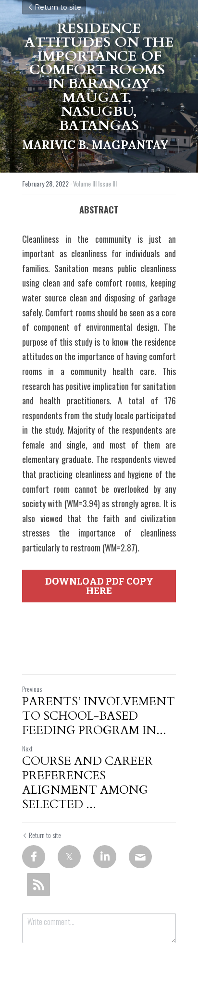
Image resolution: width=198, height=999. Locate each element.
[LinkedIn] (104, 856)
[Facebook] (33, 856)
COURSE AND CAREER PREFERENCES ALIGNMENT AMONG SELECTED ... (87, 783)
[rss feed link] (38, 884)
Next (27, 748)
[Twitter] (69, 856)
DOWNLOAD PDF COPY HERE (99, 586)
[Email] (140, 856)
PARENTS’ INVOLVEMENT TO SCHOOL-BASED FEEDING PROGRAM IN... (98, 716)
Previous (32, 689)
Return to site (58, 7)
